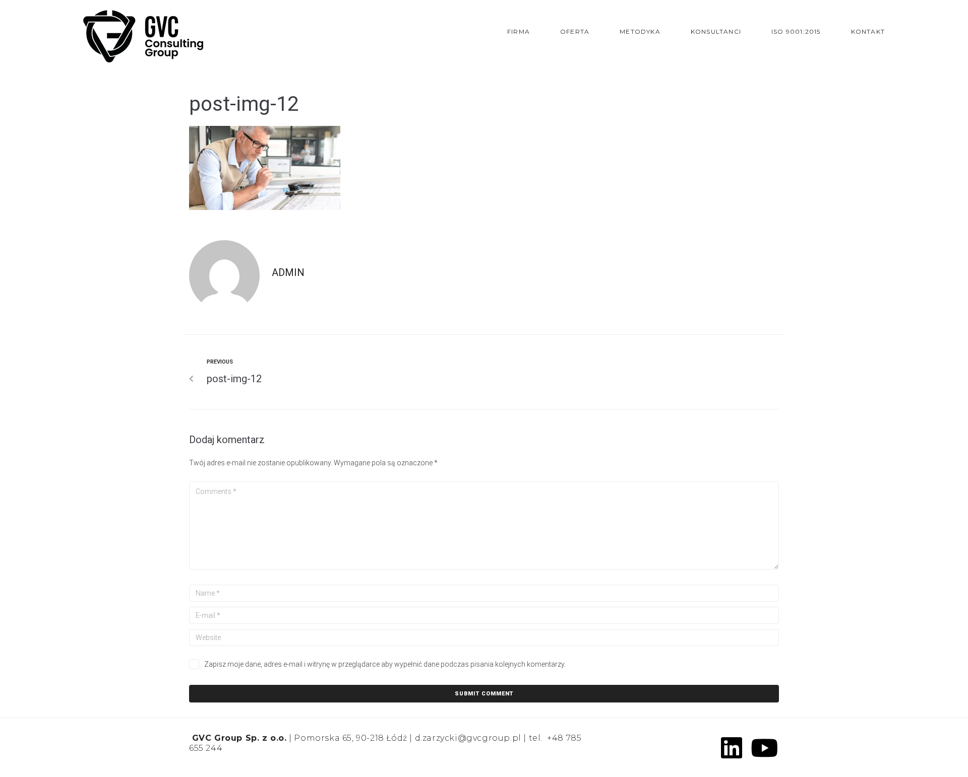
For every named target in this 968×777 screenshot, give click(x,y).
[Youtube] (764, 747)
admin (288, 272)
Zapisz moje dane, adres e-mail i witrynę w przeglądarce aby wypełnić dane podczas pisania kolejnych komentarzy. (385, 664)
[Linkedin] (731, 747)
